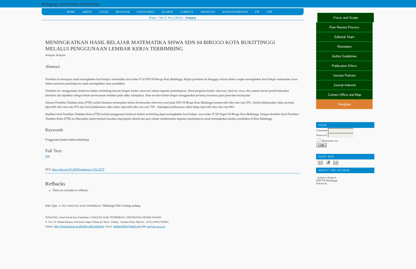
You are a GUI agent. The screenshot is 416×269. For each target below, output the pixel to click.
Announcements (235, 11)
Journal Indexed (344, 85)
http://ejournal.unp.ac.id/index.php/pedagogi (79, 226)
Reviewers (344, 46)
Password (321, 135)
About (87, 11)
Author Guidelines (344, 56)
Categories (146, 11)
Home (71, 11)
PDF (47, 156)
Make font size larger (335, 162)
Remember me (330, 140)
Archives (208, 11)
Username (321, 130)
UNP (270, 11)
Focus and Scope (345, 18)
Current (186, 11)
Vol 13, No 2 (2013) (170, 18)
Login (104, 11)
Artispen (190, 18)
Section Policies (344, 75)
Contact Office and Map (344, 95)
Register (123, 11)
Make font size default (328, 162)
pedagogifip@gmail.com (127, 226)
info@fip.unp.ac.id (156, 226)
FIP (257, 11)
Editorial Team (344, 37)
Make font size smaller (320, 162)
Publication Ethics (344, 66)
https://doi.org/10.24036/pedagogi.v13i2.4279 (78, 169)
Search (167, 11)
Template (344, 104)
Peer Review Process (344, 27)
